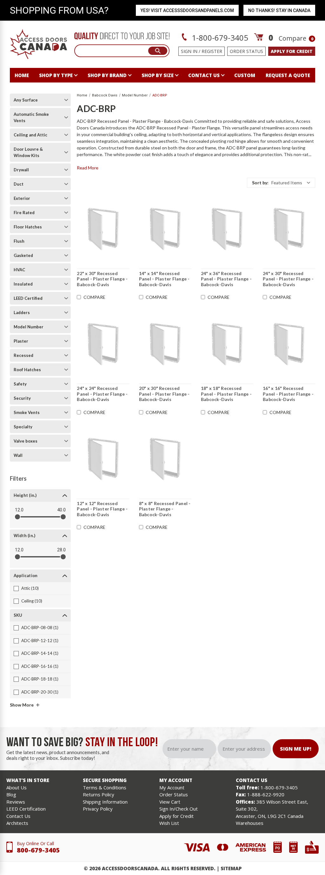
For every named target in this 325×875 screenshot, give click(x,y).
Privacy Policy (98, 809)
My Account (171, 787)
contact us (204, 75)
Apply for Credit (176, 816)
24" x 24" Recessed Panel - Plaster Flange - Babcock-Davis (102, 393)
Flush (19, 241)
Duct (18, 184)
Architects (17, 823)
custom (244, 75)
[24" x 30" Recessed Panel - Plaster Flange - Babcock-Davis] (289, 229)
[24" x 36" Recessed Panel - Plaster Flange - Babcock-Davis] (227, 229)
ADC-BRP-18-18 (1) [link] (39, 678)
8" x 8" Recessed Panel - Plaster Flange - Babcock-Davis (165, 509)
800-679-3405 (38, 850)
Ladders (22, 312)
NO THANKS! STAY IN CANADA (279, 10)
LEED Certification (26, 809)
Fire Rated (24, 212)
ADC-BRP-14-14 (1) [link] (39, 653)
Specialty (23, 426)
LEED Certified (28, 298)
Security (22, 398)
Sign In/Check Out (178, 809)
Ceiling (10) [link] (31, 600)
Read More (87, 167)
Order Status (246, 51)
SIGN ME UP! (295, 748)
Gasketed (23, 255)
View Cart (169, 802)
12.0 (19, 509)
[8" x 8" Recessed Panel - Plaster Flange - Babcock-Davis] (165, 459)
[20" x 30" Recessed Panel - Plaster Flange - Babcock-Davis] (165, 344)
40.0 (61, 509)
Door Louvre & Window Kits (28, 152)
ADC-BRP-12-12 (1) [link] (39, 640)
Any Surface (26, 99)
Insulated (23, 283)
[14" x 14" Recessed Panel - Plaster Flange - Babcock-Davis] (165, 229)
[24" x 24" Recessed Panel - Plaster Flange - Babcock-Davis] (103, 344)
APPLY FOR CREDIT (292, 51)
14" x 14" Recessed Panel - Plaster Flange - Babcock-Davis (164, 279)
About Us (16, 787)
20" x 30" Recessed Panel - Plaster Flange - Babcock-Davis (164, 393)
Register (212, 51)
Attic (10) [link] (30, 588)
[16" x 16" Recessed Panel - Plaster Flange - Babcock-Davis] (289, 344)
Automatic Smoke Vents (31, 117)
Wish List (169, 823)
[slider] (17, 517)
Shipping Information (105, 802)
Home (22, 75)
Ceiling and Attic (30, 134)
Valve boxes (25, 441)
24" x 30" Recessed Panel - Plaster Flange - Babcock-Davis (288, 279)
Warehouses (249, 823)
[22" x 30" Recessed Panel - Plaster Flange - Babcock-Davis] (103, 229)
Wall (18, 455)
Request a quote (288, 75)
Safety (20, 383)
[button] (281, 183)
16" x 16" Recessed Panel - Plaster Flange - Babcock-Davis (288, 393)
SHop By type (56, 75)
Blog (11, 794)
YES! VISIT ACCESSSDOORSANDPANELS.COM (187, 10)
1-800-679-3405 (219, 37)
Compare (296, 38)
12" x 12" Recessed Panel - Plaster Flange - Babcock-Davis (102, 509)
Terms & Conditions (104, 787)
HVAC (19, 269)
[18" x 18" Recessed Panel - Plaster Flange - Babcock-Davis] (227, 344)
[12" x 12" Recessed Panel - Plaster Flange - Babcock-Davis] (103, 459)
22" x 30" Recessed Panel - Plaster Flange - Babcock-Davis (102, 279)
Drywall (21, 169)
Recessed (23, 355)
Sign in (189, 51)
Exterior (22, 198)
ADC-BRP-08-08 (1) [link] (39, 627)
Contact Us (18, 816)
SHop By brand (107, 75)
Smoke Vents (27, 412)
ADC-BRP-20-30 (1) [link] (39, 691)
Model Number (28, 326)
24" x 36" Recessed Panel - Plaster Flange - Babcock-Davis (226, 279)
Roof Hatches (27, 369)
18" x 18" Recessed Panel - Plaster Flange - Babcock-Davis (226, 393)
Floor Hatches (28, 226)
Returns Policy (98, 794)
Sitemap (231, 868)
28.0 (61, 549)
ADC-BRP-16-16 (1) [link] (39, 666)
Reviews (15, 802)
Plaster (21, 341)
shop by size (158, 75)
